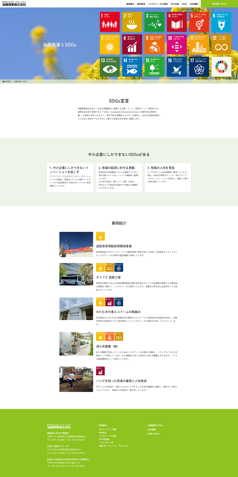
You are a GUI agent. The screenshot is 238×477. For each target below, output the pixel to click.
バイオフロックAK (106, 442)
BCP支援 (175, 4)
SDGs (184, 4)
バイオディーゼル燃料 (158, 4)
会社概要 (194, 4)
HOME (8, 81)
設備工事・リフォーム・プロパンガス (114, 446)
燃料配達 (141, 4)
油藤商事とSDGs (155, 425)
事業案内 (130, 4)
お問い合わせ (154, 434)
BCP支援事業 (104, 439)
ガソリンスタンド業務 (107, 429)
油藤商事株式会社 (14, 3)
